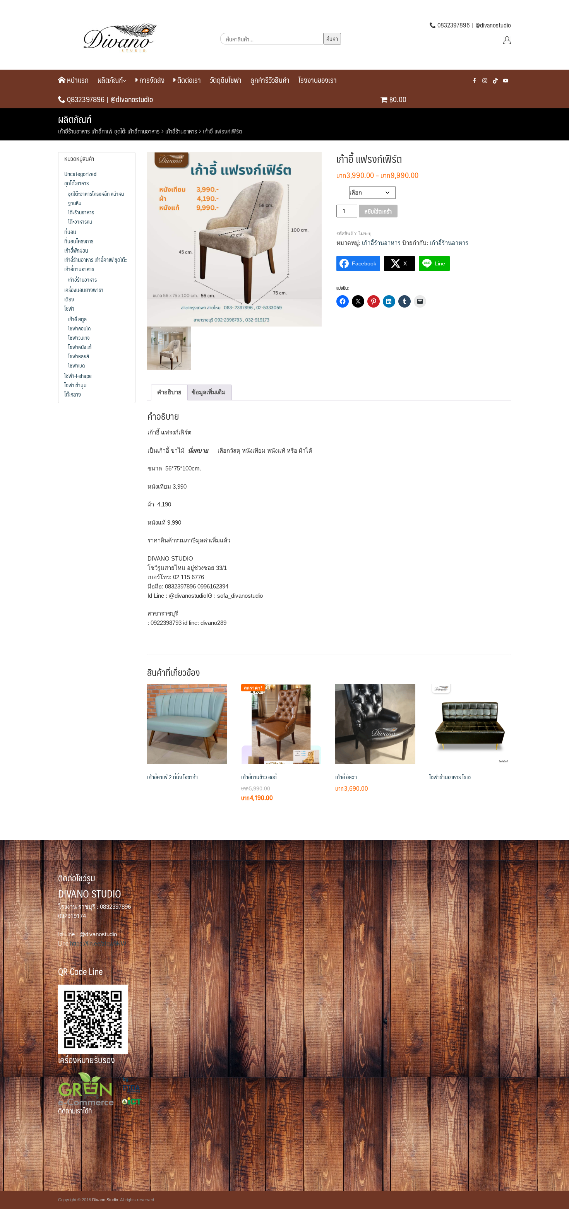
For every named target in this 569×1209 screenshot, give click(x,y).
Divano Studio (105, 1199)
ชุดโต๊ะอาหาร (76, 183)
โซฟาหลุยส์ (78, 356)
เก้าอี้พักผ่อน (76, 250)
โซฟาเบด (76, 365)
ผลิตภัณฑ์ (110, 80)
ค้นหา (332, 38)
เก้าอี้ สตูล (77, 318)
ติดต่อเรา (188, 80)
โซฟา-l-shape (78, 375)
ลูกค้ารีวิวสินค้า (270, 80)
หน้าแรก (77, 80)
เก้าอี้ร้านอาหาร (181, 131)
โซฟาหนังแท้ (79, 346)
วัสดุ (343, 190)
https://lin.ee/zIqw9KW (98, 943)
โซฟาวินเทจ (78, 337)
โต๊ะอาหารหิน (80, 221)
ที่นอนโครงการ (78, 241)
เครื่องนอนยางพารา (83, 289)
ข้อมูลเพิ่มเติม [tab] (209, 392)
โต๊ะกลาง (72, 394)
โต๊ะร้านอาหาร (81, 212)
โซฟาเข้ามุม (75, 385)
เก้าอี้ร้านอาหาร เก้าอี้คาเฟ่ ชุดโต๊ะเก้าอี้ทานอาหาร (108, 131)
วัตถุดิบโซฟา (226, 80)
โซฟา (69, 308)
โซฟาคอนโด (79, 328)
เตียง (69, 299)
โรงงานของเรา (317, 80)
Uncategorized (80, 173)
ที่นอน (70, 231)
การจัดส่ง (151, 80)
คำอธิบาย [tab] (169, 392)
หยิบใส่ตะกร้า (378, 211)
